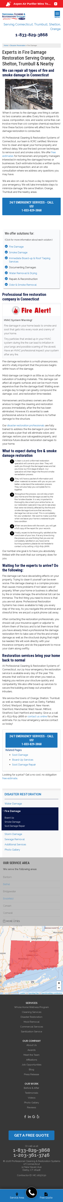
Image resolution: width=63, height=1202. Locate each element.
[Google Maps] (33, 1116)
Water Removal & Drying (23, 273)
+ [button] (59, 983)
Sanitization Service (31, 1031)
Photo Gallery (12, 849)
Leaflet (22, 993)
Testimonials (31, 1092)
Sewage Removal (15, 839)
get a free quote (31, 1135)
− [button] (59, 988)
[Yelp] (38, 1116)
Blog (31, 1069)
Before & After (31, 1088)
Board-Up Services (22, 759)
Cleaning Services (31, 1012)
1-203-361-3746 (31, 1155)
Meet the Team (31, 1055)
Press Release (31, 1074)
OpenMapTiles (33, 993)
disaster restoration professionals (25, 425)
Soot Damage (20, 754)
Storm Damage (13, 834)
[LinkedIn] (29, 1116)
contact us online (37, 716)
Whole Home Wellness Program (31, 1007)
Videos (31, 1097)
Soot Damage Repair (24, 764)
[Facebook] (25, 1116)
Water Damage (13, 803)
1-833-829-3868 (31, 35)
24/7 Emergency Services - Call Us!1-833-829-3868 (31, 206)
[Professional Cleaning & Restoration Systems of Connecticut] (31, 1192)
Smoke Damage (18, 252)
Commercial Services (31, 1026)
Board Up (9, 818)
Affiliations (31, 1059)
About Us (31, 1045)
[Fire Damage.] (29, 105)
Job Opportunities (31, 1064)
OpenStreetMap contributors (51, 993)
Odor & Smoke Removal (23, 284)
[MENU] (57, 13)
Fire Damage (16, 246)
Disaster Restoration (23, 794)
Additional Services (15, 844)
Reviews (31, 1107)
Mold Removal (31, 1021)
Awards (31, 1050)
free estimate (9, 778)
